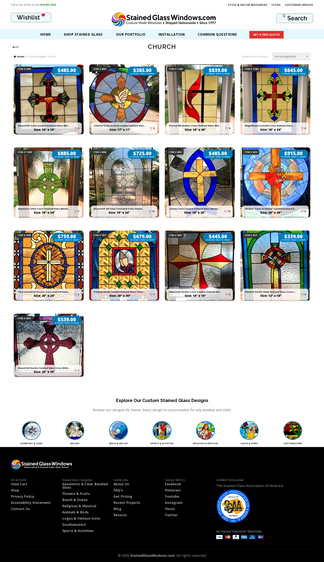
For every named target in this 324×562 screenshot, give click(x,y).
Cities (276, 5)
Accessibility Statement (31, 502)
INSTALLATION (171, 34)
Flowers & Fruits (76, 493)
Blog (117, 508)
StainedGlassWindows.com (152, 555)
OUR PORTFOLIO (131, 34)
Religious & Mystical (79, 506)
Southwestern (74, 524)
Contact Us (20, 508)
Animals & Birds (75, 512)
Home (45, 34)
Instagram (173, 502)
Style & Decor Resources (247, 5)
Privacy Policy (22, 496)
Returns (120, 515)
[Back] (15, 47)
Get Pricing (122, 496)
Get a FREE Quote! (266, 34)
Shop (15, 490)
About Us (121, 484)
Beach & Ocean (75, 499)
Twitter (171, 515)
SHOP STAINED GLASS (83, 34)
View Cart (19, 484)
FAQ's (118, 490)
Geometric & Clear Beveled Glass (85, 486)
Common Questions (217, 34)
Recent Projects (126, 502)
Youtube (172, 496)
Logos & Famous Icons (81, 518)
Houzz (170, 508)
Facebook (173, 484)
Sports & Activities (78, 530)
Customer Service (299, 5)
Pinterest (173, 490)
